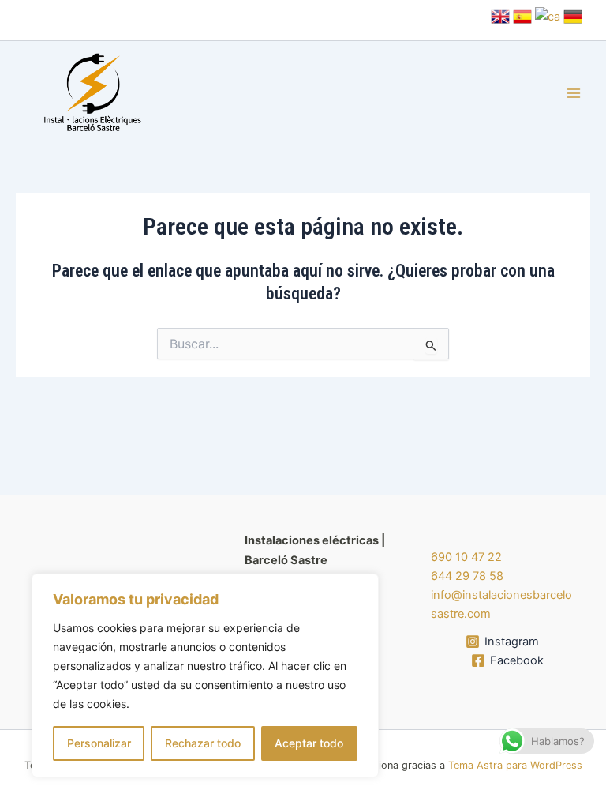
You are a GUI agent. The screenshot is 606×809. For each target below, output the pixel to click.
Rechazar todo (203, 743)
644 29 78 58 (467, 576)
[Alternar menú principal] (573, 94)
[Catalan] (547, 16)
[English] (500, 16)
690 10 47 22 (466, 557)
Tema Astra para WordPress (515, 765)
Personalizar (99, 743)
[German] (572, 16)
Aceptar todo (309, 743)
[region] (205, 675)
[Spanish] (522, 16)
